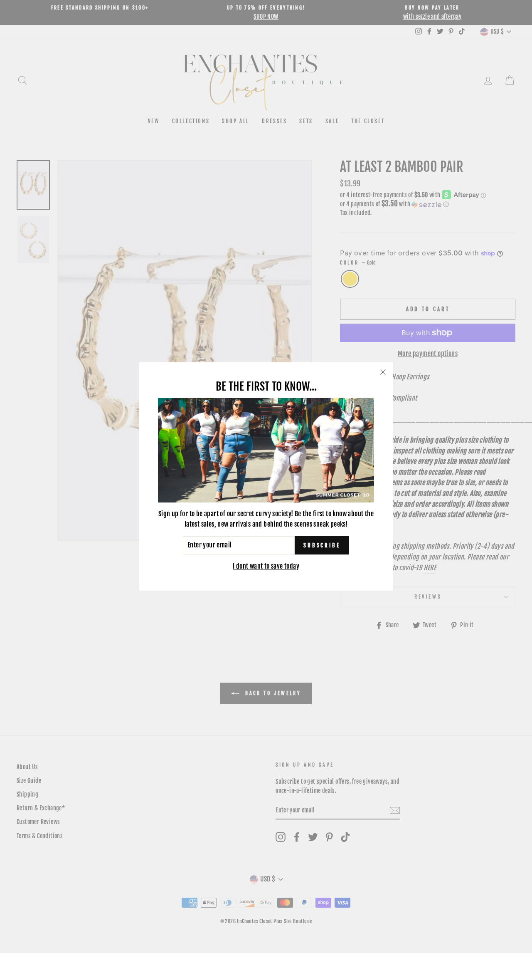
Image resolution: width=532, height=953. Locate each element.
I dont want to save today (266, 566)
